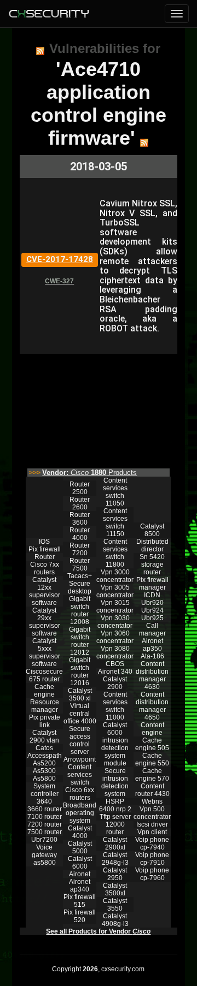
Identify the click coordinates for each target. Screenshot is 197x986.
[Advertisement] (98, 408)
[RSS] (40, 51)
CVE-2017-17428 (59, 259)
